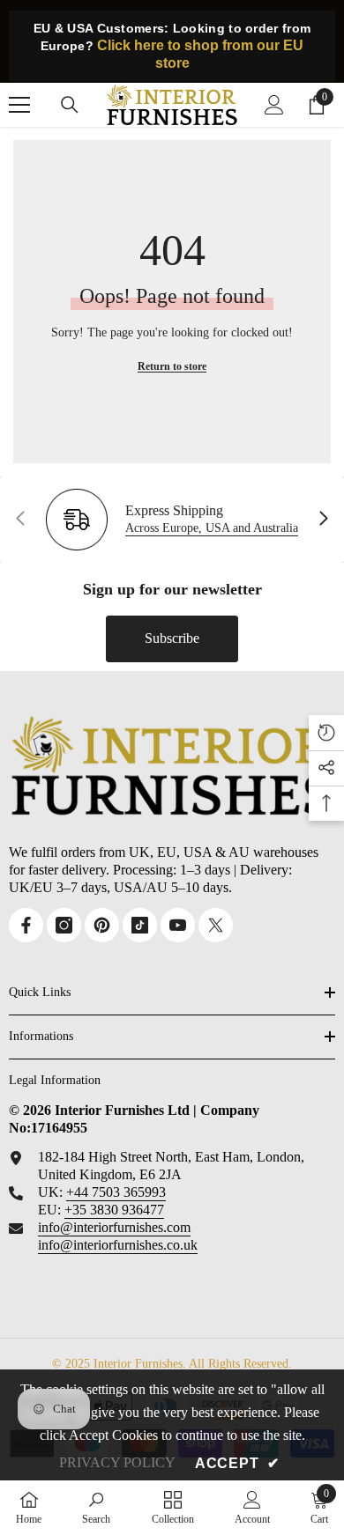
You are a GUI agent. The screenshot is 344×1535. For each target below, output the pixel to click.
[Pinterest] (102, 925)
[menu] (19, 104)
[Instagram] (64, 925)
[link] (96, 1507)
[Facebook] (26, 925)
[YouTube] (178, 925)
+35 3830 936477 (114, 1209)
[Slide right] (323, 519)
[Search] (69, 104)
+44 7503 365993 (116, 1191)
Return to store (172, 366)
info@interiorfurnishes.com (114, 1227)
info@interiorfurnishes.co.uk (118, 1244)
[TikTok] (140, 925)
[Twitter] (215, 925)
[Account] (274, 104)
